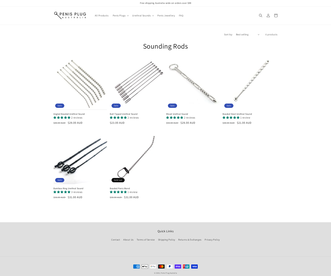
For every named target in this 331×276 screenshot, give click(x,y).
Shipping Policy (166, 239)
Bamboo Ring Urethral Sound (68, 188)
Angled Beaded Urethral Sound (69, 114)
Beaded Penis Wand (120, 188)
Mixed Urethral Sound (177, 114)
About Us (128, 239)
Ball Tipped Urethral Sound (124, 114)
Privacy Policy (212, 239)
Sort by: (228, 34)
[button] (120, 15)
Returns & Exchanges (189, 239)
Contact (115, 239)
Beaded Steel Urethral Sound (237, 114)
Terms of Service (146, 239)
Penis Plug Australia (169, 273)
